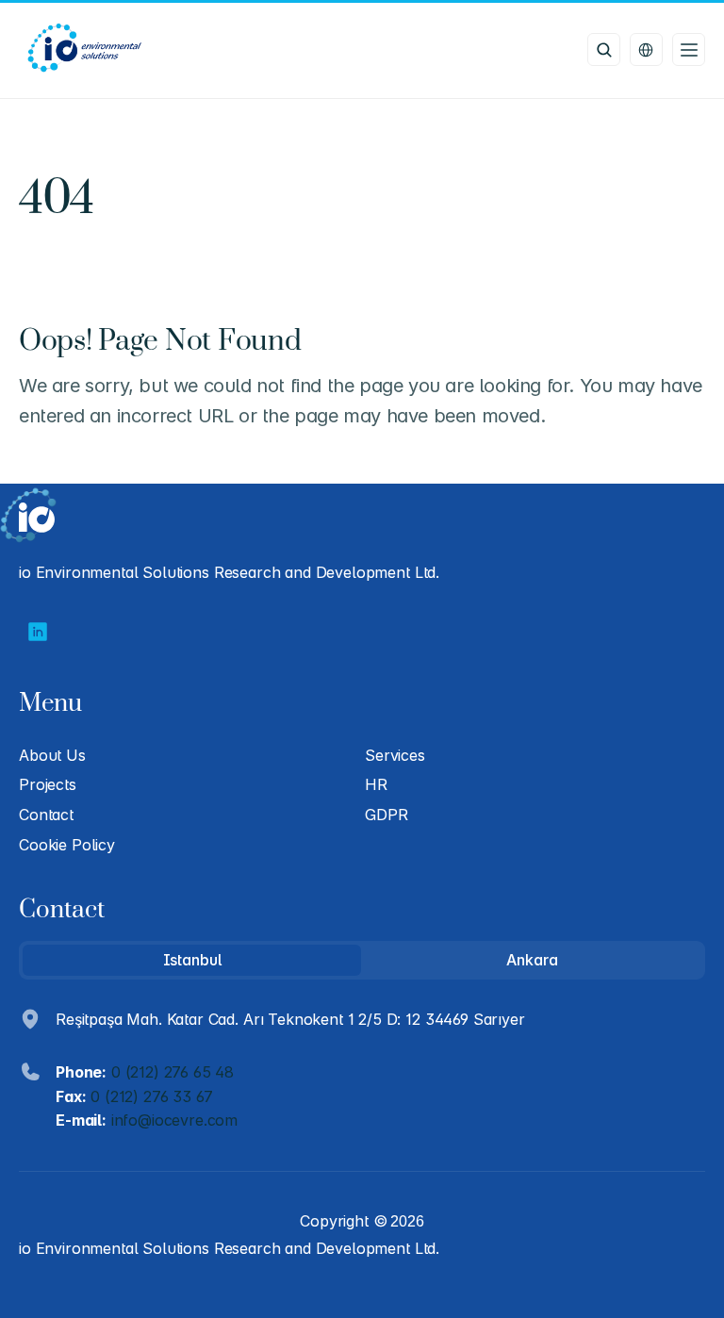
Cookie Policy (67, 844)
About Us (52, 755)
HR (376, 784)
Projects (47, 784)
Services (395, 755)
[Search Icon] (603, 49)
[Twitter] (38, 632)
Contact (46, 814)
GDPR (386, 814)
